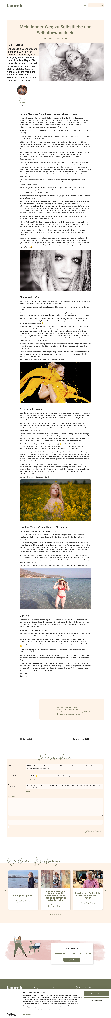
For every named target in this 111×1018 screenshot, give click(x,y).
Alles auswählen (96, 994)
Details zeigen (27, 1014)
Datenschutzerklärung (56, 1010)
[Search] (102, 5)
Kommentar (11, 796)
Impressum (70, 1010)
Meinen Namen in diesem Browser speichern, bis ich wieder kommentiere (28, 827)
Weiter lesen (23, 901)
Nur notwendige (96, 1000)
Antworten (28, 771)
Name (9, 819)
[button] (86, 739)
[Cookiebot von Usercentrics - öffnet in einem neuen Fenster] (11, 1014)
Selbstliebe (51, 38)
